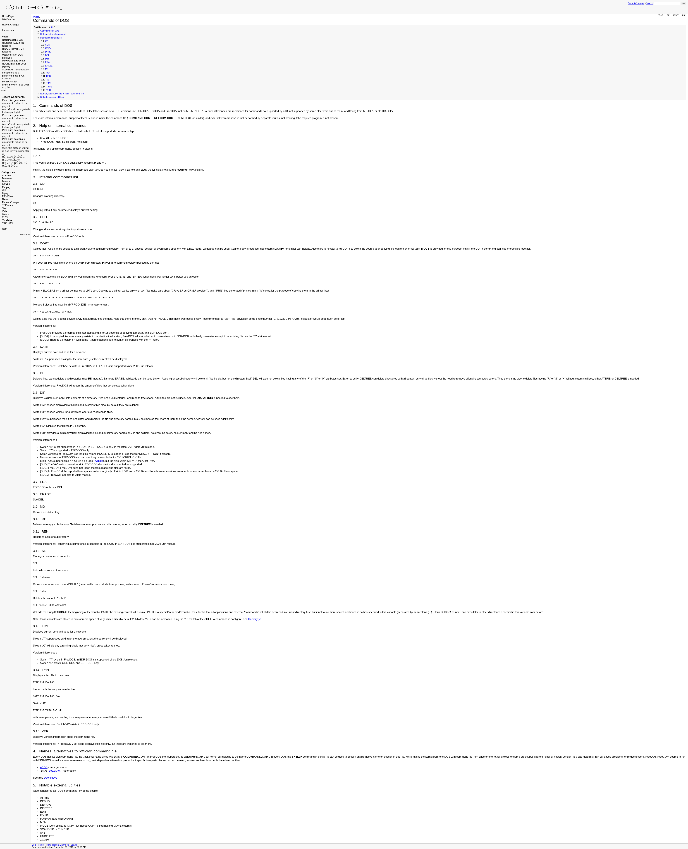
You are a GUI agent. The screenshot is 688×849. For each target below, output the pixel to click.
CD (46, 41)
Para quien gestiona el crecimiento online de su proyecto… (14, 103)
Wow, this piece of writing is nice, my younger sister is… (15, 151)
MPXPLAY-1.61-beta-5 (13, 60)
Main (36, 16)
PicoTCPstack (9, 81)
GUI (4, 190)
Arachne (6, 175)
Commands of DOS (49, 31)
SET (48, 79)
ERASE (48, 66)
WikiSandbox (9, 19)
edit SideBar (25, 234)
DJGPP (6, 184)
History (675, 15)
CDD (47, 45)
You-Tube (7, 220)
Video (5, 211)
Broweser (7, 178)
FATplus (98, 460)
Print (683, 15)
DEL (47, 55)
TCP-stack (7, 205)
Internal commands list (51, 38)
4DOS (43, 767)
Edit (667, 15)
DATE (48, 52)
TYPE (49, 86)
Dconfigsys (254, 619)
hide (52, 27)
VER (48, 90)
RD (48, 72)
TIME (48, 83)
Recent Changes (636, 3)
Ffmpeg (6, 187)
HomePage (8, 16)
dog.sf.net (54, 770)
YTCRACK (7, 223)
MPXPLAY (7, 196)
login (4, 229)
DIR (47, 59)
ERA (47, 62)
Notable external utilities (52, 97)
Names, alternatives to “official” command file (62, 93)
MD (47, 69)
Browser (6, 181)
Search (649, 3)
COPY (48, 48)
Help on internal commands (53, 34)
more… (5, 90)
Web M (5, 214)
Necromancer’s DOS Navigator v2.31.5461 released (13, 43)
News (5, 199)
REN (48, 76)
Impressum (8, 30)
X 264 (5, 217)
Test (4, 208)
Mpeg (5, 193)
